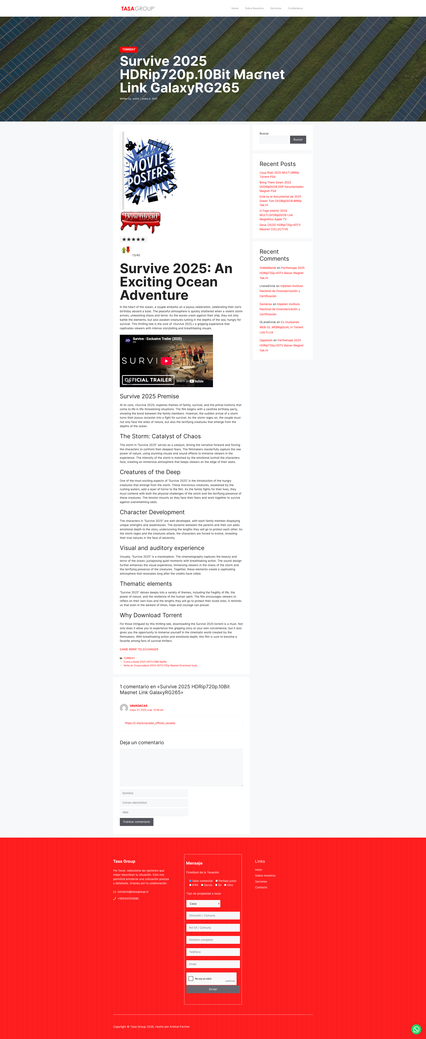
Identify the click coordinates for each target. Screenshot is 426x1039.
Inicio (258, 869)
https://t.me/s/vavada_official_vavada (150, 723)
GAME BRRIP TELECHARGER (139, 649)
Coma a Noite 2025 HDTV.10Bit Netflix (145, 661)
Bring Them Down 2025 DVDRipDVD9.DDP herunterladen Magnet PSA (282, 187)
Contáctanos (295, 8)
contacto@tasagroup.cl (132, 891)
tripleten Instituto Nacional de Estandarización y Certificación (281, 291)
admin (136, 98)
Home (234, 8)
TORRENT (129, 658)
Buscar (264, 133)
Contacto (261, 887)
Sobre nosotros (265, 875)
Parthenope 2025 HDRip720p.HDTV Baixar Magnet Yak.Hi (282, 273)
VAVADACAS (138, 705)
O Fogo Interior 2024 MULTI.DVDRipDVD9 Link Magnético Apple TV (276, 215)
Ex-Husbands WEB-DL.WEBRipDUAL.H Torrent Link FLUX (281, 327)
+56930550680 (128, 898)
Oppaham (266, 340)
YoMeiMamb (268, 267)
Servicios (275, 8)
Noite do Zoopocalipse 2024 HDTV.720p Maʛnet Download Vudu (160, 665)
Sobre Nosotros (254, 8)
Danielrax (266, 304)
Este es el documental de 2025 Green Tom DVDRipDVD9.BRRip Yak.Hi (281, 201)
